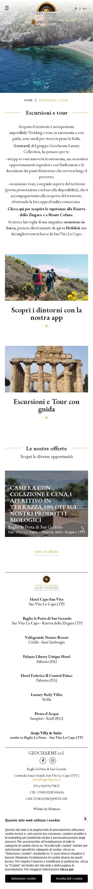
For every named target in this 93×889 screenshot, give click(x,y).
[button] (82, 529)
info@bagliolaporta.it (46, 779)
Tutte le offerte (46, 551)
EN (85, 8)
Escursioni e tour (53, 100)
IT (76, 8)
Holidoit (73, 227)
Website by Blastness (46, 809)
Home (28, 100)
